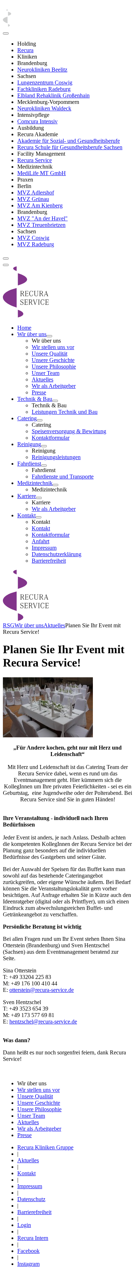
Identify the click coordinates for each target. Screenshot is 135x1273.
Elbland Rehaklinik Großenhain (53, 95)
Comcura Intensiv (37, 121)
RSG (8, 625)
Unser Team (45, 373)
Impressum (44, 548)
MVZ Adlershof (35, 192)
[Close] (6, 33)
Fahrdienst (29, 464)
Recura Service (34, 160)
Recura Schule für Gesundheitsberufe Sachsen (69, 147)
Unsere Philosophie (54, 366)
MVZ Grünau (33, 199)
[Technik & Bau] (55, 401)
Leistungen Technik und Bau (65, 412)
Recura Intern (32, 1238)
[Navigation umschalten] (6, 258)
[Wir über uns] (49, 336)
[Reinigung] (44, 446)
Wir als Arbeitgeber (54, 386)
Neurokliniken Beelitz (42, 70)
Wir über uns (31, 334)
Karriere (26, 496)
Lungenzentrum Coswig (44, 82)
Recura (25, 50)
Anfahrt (40, 541)
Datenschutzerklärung (56, 554)
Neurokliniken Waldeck (44, 108)
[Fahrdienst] (44, 465)
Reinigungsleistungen (56, 457)
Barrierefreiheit (49, 561)
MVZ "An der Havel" (42, 218)
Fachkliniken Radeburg (44, 89)
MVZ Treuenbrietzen (41, 225)
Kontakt (26, 515)
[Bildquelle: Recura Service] (48, 735)
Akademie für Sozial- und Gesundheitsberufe (68, 141)
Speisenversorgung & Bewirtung (69, 431)
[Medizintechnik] (55, 485)
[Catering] (39, 420)
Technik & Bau (34, 399)
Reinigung (29, 444)
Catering (27, 418)
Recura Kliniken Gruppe (45, 1147)
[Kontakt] (38, 517)
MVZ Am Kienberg (40, 205)
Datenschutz (31, 1199)
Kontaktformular (50, 438)
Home (24, 328)
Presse (39, 392)
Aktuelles (42, 379)
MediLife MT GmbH (41, 173)
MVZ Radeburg (35, 244)
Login (24, 1225)
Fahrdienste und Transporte (63, 476)
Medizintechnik (35, 483)
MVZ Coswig (33, 238)
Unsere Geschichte (53, 360)
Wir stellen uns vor (53, 347)
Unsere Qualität (49, 354)
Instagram (28, 1264)
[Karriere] (39, 498)
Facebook (28, 1251)
